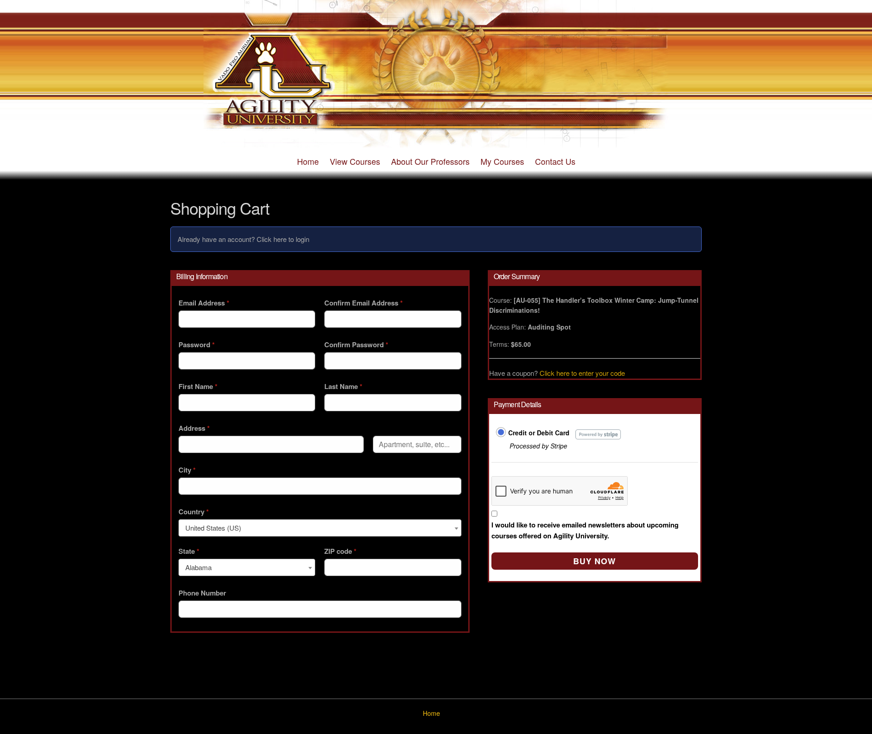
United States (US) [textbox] (213, 527)
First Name (198, 386)
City (187, 470)
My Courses (502, 161)
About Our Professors (430, 161)
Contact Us (555, 161)
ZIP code (340, 551)
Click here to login (283, 239)
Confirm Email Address (363, 303)
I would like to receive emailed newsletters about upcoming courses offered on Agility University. (585, 530)
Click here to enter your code (582, 373)
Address (194, 428)
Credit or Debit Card (539, 432)
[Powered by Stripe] (598, 433)
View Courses (355, 161)
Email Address (203, 303)
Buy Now (594, 561)
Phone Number (202, 593)
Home (308, 161)
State (188, 551)
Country (193, 512)
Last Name (343, 386)
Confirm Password (356, 345)
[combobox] (319, 528)
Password (196, 345)
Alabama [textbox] (198, 567)
